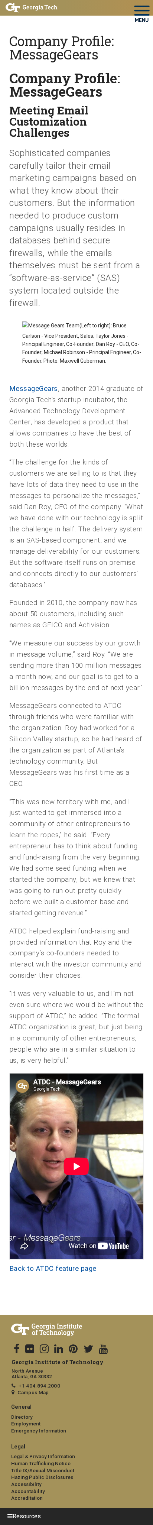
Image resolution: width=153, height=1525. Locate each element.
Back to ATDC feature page (53, 1269)
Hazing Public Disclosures (42, 1477)
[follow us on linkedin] (58, 1349)
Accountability (28, 1491)
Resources (27, 1516)
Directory (22, 1417)
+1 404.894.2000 (39, 1386)
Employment (25, 1424)
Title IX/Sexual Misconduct (42, 1470)
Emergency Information (38, 1431)
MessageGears (33, 389)
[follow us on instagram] (44, 1349)
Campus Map (33, 1392)
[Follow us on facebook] (17, 1349)
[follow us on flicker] (29, 1349)
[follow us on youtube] (103, 1349)
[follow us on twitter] (88, 1349)
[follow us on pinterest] (73, 1349)
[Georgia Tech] (76, 1330)
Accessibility (26, 1484)
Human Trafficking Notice (41, 1463)
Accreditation (27, 1498)
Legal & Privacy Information (43, 1456)
